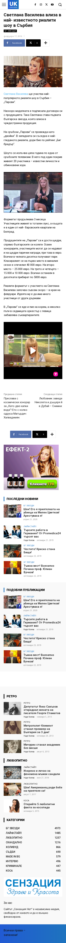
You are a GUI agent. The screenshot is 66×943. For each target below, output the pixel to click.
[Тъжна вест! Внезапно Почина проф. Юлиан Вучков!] (12, 567)
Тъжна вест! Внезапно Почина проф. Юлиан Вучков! (39, 569)
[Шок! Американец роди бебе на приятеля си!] (12, 789)
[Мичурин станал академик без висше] (12, 746)
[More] (46, 43)
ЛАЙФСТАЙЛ (30, 526)
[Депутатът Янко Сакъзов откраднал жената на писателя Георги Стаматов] (12, 708)
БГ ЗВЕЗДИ (10, 31)
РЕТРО (27, 703)
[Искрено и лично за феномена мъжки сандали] (12, 772)
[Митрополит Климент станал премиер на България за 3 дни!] (12, 727)
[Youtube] (52, 5)
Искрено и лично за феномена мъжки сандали (42, 772)
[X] (46, 5)
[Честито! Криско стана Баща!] (12, 550)
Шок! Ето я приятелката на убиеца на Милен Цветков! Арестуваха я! (41, 512)
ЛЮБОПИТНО (31, 784)
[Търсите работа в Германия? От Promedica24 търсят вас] (12, 531)
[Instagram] (41, 5)
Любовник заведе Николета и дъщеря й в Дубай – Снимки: (48, 402)
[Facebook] (35, 5)
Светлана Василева (16, 94)
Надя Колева (29, 540)
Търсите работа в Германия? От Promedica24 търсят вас (42, 533)
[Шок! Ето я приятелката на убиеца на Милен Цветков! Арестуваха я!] (12, 511)
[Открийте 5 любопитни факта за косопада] (12, 805)
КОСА (26, 800)
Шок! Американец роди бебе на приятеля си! (43, 789)
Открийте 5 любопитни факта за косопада (39, 806)
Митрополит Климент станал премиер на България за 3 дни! (38, 729)
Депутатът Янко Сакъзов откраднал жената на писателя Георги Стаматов (42, 710)
